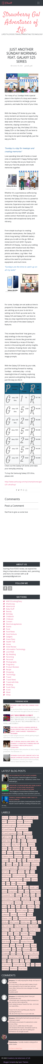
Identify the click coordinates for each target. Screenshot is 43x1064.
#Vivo (20, 833)
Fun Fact (5, 879)
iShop (8, 695)
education (35, 864)
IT (9, 907)
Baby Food (6, 845)
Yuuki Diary (10, 687)
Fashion (13, 872)
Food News (10, 631)
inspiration (25, 899)
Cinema (26, 856)
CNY (32, 856)
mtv (39, 922)
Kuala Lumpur (22, 910)
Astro (24, 841)
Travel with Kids (12, 682)
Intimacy (18, 903)
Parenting (10, 657)
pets (12, 937)
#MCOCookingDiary (14, 601)
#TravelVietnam (22, 829)
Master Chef (6, 918)
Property (5, 945)
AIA (14, 837)
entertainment (24, 868)
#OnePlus (12, 821)
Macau (30, 914)
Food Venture (11, 634)
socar (13, 953)
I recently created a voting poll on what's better (23, 1043)
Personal (9, 659)
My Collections (7, 926)
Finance (21, 872)
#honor (5, 818)
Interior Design (7, 903)
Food (8, 629)
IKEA (38, 895)
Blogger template (9, 1062)
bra (10, 848)
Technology (10, 674)
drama (9, 864)
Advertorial (10, 606)
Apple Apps (6, 841)
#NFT (4, 821)
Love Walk (10, 652)
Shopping (10, 672)
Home (8, 644)
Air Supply (21, 837)
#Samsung (10, 604)
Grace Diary (10, 639)
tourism (15, 961)
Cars (4, 852)
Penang (32, 934)
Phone (18, 937)
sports (19, 953)
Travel (8, 677)
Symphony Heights (16, 957)
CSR (24, 860)
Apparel (29, 837)
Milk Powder (14, 922)
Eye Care (5, 872)
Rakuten (19, 945)
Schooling (26, 949)
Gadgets (9, 637)
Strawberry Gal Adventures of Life (21, 22)
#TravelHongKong (9, 825)
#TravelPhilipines (8, 829)
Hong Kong (13, 891)
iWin (12, 907)
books (4, 848)
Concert (9, 621)
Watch (38, 965)
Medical (5, 922)
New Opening (16, 930)
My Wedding (11, 654)
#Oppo (20, 821)
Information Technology (15, 649)
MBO (15, 918)
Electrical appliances (14, 624)
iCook (8, 690)
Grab (13, 883)
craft (19, 860)
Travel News (11, 679)
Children (35, 852)
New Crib (5, 930)
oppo (11, 934)
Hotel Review (11, 647)
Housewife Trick (8, 895)
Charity (10, 852)
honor (21, 891)
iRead (8, 692)
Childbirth (10, 616)
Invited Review (28, 903)
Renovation (6, 949)
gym (20, 887)
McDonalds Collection (27, 918)
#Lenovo (13, 818)
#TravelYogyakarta (9, 833)
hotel (27, 891)
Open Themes (23, 1062)
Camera (27, 848)
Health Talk (10, 642)
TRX (28, 965)
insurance (35, 899)
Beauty (9, 611)
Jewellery (31, 907)
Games (34, 879)
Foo (27, 872)
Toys (22, 961)
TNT (9, 961)
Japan (24, 907)
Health (25, 887)
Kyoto (31, 910)
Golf (8, 883)
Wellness (13, 968)
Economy (26, 864)
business (16, 848)
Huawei (19, 895)
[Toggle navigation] (38, 3)
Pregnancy (10, 664)
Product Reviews (12, 667)
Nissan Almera (34, 930)
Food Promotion (19, 876)
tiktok (4, 961)
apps (14, 841)
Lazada (13, 914)
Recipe (8, 669)
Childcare (9, 619)
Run (13, 949)
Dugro (15, 864)
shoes (34, 949)
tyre (32, 965)
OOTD (4, 934)
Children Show (7, 856)
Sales (19, 949)
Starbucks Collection (31, 953)
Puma (12, 945)
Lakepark (5, 914)
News (25, 930)
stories (4, 957)
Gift (3, 883)
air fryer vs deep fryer (15, 1048)
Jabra (18, 907)
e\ (20, 864)
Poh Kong (5, 941)
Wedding (9, 684)
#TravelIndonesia (23, 825)
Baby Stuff (10, 609)
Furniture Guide (16, 879)
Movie (34, 922)
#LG (19, 818)
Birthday (9, 614)
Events (8, 626)
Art (19, 841)
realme (26, 945)
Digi (3, 864)
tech (26, 957)
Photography (11, 662)
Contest (13, 860)
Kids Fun (12, 910)
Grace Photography (9, 887)
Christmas (18, 856)
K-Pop (4, 910)
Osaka (16, 934)
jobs (37, 907)
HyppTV (26, 895)
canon (33, 848)
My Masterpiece (21, 926)
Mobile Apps (25, 922)
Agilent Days (6, 837)
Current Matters (34, 860)
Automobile (32, 841)
